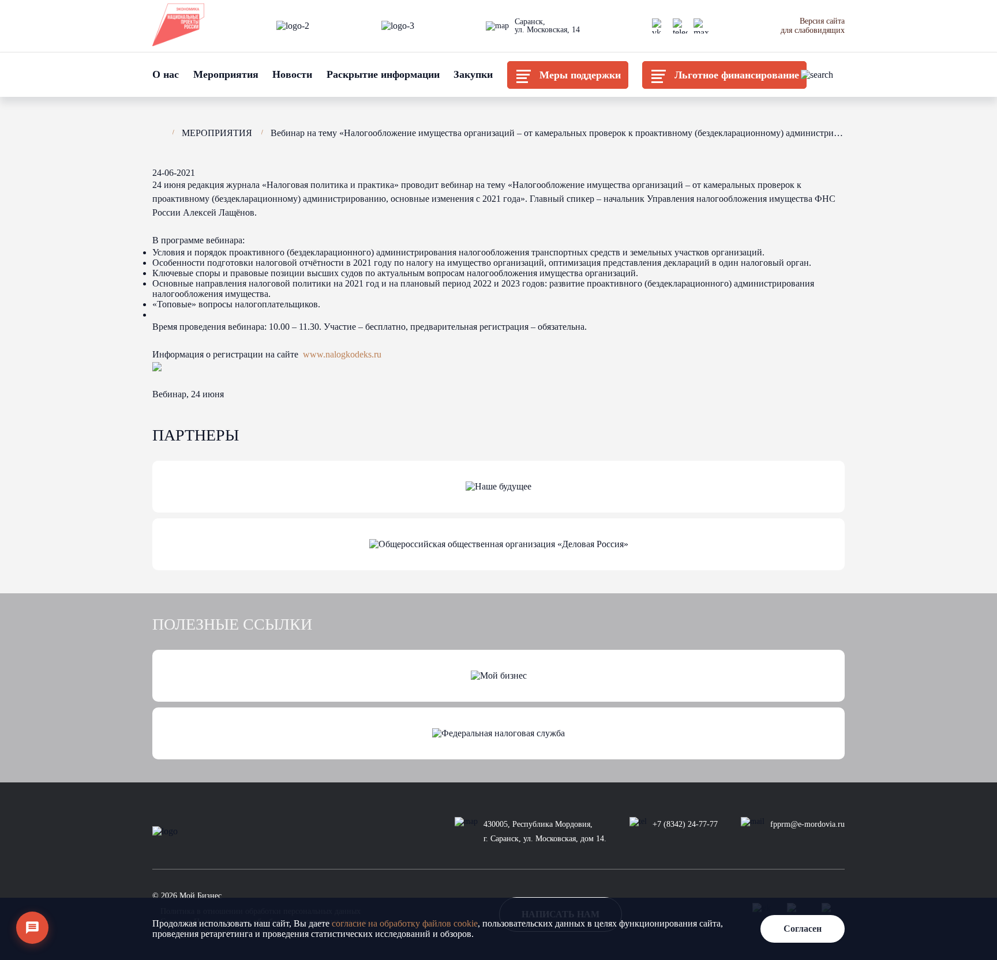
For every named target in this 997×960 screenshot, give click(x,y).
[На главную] (157, 131)
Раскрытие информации (383, 74)
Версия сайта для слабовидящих (813, 26)
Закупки (473, 74)
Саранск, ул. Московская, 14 (547, 26)
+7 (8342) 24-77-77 (685, 824)
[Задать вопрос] (32, 928)
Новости (292, 74)
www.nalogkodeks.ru (342, 354)
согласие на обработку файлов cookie (405, 923)
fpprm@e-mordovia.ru (807, 824)
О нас (165, 74)
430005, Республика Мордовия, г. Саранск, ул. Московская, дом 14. (544, 831)
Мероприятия (225, 74)
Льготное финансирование (736, 75)
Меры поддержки (580, 75)
